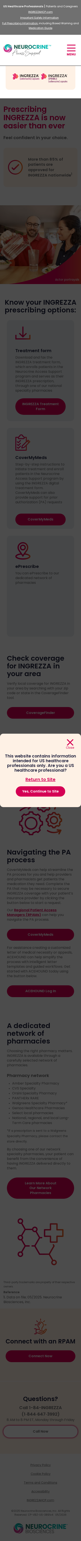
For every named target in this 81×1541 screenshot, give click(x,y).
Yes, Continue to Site (40, 791)
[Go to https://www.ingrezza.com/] (40, 78)
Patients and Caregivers (62, 6)
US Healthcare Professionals (23, 6)
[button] (71, 51)
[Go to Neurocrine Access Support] (27, 53)
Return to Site (40, 779)
